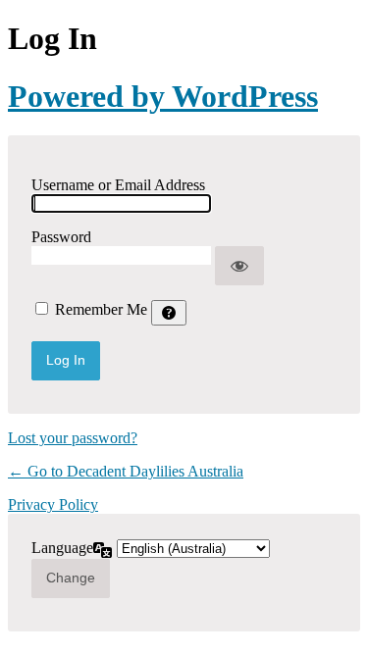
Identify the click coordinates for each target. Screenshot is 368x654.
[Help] (168, 313)
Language (62, 547)
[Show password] (239, 265)
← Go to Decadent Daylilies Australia (125, 471)
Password (61, 236)
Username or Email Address (118, 184)
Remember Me (101, 309)
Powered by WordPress (163, 96)
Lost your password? (72, 437)
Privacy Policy (53, 504)
